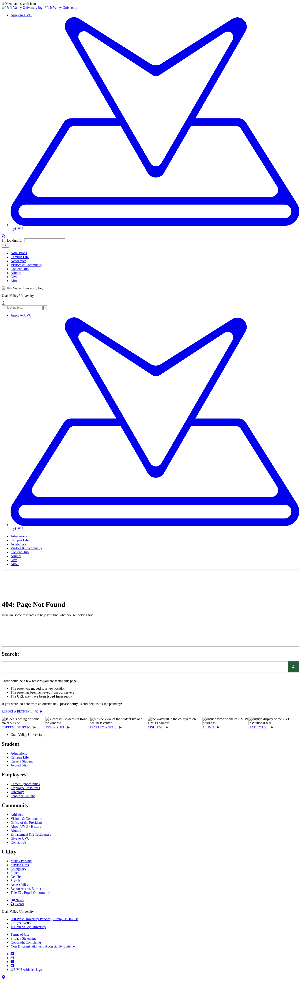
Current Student (16, 727)
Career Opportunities (25, 784)
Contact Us (18, 842)
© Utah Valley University (28, 927)
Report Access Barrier (26, 888)
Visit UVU (156, 727)
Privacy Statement (23, 938)
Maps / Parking (21, 861)
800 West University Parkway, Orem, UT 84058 (44, 919)
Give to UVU (259, 727)
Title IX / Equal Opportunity (30, 892)
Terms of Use (20, 934)
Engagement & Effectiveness (31, 834)
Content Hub (20, 269)
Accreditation (20, 765)
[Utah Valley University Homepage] (23, 7)
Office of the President (26, 822)
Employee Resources (25, 788)
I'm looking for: (12, 240)
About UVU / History (26, 826)
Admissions (19, 253)
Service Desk (20, 865)
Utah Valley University (61, 7)
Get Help (17, 877)
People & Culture (23, 796)
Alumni (16, 273)
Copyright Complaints (26, 942)
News (19, 900)
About (15, 281)
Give (14, 277)
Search (15, 881)
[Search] (293, 666)
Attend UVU (55, 727)
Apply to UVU (21, 15)
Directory (17, 792)
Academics (18, 261)
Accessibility (19, 885)
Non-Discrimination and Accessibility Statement (44, 946)
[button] (150, 4)
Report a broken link (20, 711)
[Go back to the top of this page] (4, 977)
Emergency (18, 869)
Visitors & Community (26, 265)
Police (15, 873)
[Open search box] (3, 236)
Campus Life (20, 257)
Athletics (17, 814)
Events (19, 904)
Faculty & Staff (103, 727)
